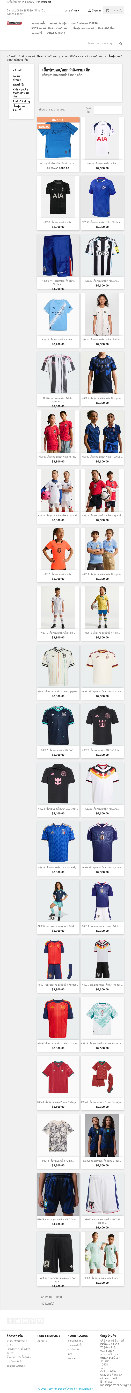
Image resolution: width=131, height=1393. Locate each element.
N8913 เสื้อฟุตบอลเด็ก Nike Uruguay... (102, 574)
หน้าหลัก (17, 70)
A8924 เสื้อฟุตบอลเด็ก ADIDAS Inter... (58, 808)
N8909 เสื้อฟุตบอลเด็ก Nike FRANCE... (102, 456)
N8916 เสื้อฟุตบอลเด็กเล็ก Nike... (102, 632)
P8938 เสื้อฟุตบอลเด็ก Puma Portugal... (102, 1043)
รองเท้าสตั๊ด (38, 23)
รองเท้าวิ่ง (37, 33)
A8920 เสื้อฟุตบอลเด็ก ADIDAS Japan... (58, 691)
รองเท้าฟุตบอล (17, 77)
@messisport (43, 1)
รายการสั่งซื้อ (75, 1345)
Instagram (40, 1321)
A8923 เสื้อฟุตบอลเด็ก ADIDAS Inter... (102, 750)
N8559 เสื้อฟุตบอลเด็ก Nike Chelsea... (102, 222)
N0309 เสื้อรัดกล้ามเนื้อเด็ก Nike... (58, 163)
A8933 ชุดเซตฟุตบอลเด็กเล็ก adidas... (102, 926)
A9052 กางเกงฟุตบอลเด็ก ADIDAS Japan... (58, 1279)
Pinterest (33, 1321)
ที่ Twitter (17, 1321)
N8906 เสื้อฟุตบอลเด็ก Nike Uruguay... (102, 398)
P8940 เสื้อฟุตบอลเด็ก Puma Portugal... (58, 1102)
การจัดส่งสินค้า (15, 1361)
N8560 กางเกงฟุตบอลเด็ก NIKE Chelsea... (58, 282)
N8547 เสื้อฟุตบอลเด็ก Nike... (102, 163)
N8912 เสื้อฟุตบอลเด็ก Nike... (58, 574)
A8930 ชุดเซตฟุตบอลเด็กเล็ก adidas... (58, 926)
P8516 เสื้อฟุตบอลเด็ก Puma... (58, 339)
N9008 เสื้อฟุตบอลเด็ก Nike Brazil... (102, 1160)
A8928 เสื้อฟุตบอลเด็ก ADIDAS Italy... (58, 867)
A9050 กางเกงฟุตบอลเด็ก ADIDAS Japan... (102, 1221)
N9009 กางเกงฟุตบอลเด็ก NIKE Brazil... (58, 1219)
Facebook (10, 1321)
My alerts (73, 1358)
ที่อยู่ (70, 1354)
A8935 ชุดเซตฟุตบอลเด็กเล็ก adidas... (102, 984)
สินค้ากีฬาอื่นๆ (106, 28)
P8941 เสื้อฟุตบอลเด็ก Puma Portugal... (102, 1102)
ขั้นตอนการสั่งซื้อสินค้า (19, 1357)
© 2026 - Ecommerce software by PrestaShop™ (65, 1388)
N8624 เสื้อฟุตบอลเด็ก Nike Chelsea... (102, 339)
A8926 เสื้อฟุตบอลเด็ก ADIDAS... (102, 808)
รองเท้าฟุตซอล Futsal (85, 23)
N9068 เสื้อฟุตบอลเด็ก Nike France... (102, 1278)
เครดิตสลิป (73, 1349)
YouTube (25, 1321)
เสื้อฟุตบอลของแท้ (83, 28)
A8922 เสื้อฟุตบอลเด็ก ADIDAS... (58, 750)
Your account (79, 1336)
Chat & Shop (56, 33)
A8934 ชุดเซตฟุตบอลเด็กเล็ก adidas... (58, 984)
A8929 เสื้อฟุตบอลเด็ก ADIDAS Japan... (102, 867)
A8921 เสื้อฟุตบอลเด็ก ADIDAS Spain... (102, 691)
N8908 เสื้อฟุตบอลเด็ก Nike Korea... (58, 456)
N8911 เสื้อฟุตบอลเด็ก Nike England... (102, 515)
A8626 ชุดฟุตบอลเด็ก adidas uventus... (58, 399)
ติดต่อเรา (42, 1341)
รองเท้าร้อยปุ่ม (58, 23)
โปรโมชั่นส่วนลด (16, 1366)
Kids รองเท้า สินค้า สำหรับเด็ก (49, 28)
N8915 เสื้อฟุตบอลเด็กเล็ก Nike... (58, 632)
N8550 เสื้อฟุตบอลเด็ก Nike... (58, 222)
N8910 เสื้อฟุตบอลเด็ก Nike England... (58, 515)
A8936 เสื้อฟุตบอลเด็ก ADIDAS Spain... (58, 1043)
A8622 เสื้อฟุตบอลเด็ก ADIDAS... (102, 280)
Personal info (75, 1340)
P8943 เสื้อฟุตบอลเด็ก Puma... (58, 1160)
